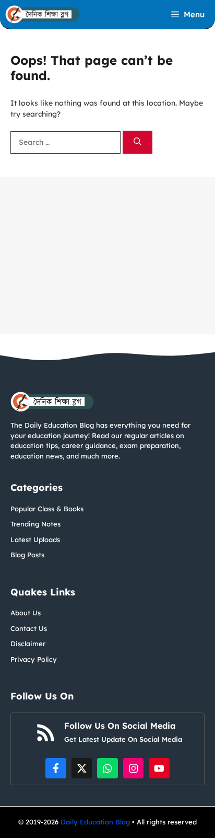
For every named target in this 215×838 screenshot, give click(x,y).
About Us (25, 613)
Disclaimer (27, 643)
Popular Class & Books (46, 508)
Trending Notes (35, 524)
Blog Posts (27, 554)
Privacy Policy (33, 659)
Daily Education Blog (96, 822)
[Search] (137, 142)
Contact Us (28, 628)
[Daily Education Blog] (42, 14)
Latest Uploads (35, 539)
